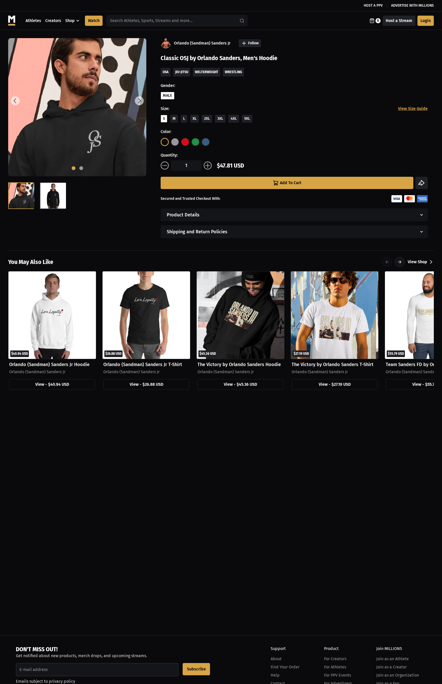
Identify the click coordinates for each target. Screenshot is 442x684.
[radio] (165, 142)
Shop (70, 20)
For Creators (335, 658)
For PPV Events (337, 675)
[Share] (421, 183)
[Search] (242, 20)
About (276, 658)
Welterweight (206, 72)
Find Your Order (285, 667)
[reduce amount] (165, 165)
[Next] (399, 262)
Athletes (33, 20)
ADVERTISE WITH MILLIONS (412, 5)
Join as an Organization (397, 675)
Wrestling (233, 72)
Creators (53, 20)
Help (275, 675)
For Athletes (335, 667)
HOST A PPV (373, 5)
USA (166, 72)
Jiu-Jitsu (181, 72)
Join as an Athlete (392, 658)
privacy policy (62, 681)
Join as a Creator (391, 667)
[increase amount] (208, 165)
